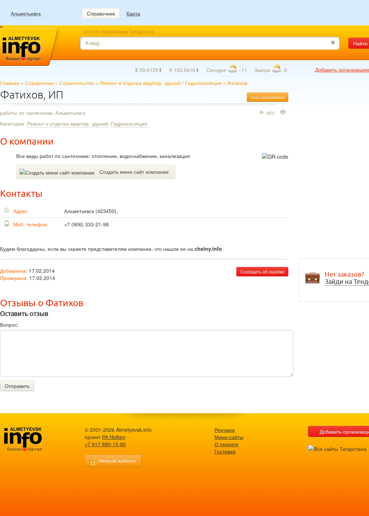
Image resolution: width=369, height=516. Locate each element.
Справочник (101, 13)
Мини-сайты (228, 436)
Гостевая (225, 451)
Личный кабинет (117, 460)
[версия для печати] (283, 112)
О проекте (226, 444)
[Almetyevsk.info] (34, 439)
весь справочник (267, 97)
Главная (9, 82)
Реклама (224, 429)
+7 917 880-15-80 (105, 444)
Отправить (17, 385)
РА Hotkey (113, 436)
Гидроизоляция (203, 82)
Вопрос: (9, 324)
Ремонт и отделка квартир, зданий (140, 82)
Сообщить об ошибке (262, 271)
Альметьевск (26, 13)
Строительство (76, 82)
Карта (133, 13)
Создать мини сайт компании (134, 171)
